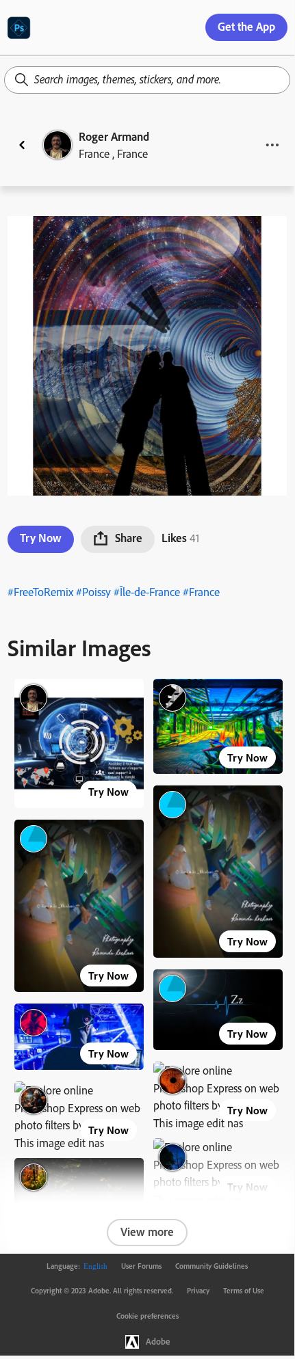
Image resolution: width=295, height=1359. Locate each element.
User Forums (141, 1266)
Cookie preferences (147, 1316)
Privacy (198, 1290)
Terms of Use (243, 1290)
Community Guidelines (211, 1266)
